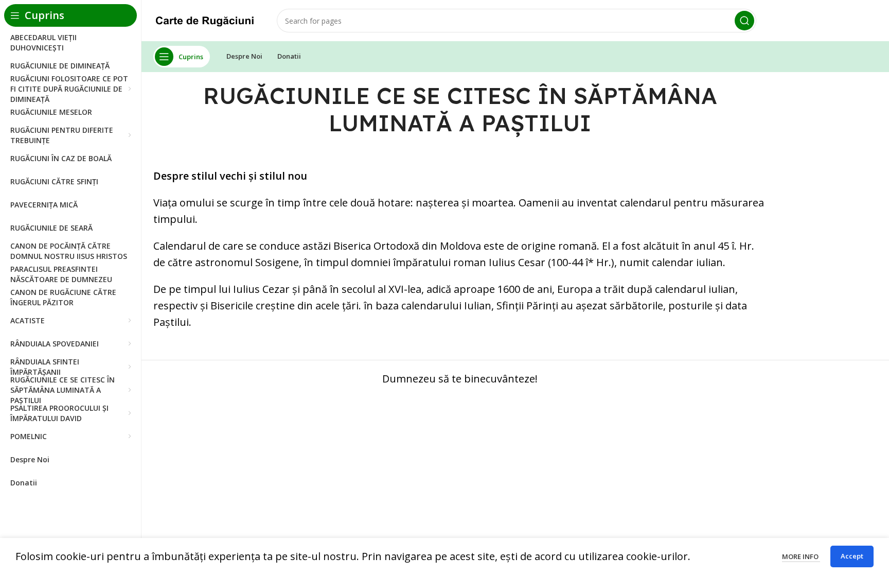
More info (801, 556)
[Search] (744, 20)
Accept (852, 556)
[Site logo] (204, 19)
